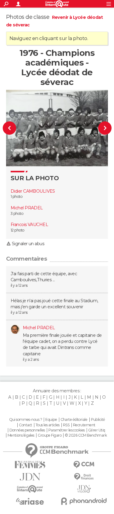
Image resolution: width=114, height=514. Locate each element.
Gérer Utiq (96, 430)
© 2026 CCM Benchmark (86, 435)
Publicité (98, 420)
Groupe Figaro (49, 435)
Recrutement (84, 425)
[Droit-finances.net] (84, 477)
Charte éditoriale (73, 420)
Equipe (51, 420)
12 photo (17, 230)
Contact (25, 425)
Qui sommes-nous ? (25, 420)
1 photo (16, 196)
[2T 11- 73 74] (12, 128)
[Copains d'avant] (30, 489)
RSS (66, 425)
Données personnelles (27, 430)
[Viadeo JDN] (84, 489)
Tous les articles (47, 425)
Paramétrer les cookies (66, 430)
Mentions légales (21, 435)
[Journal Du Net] (30, 477)
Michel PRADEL (27, 208)
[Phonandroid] (84, 501)
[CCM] (84, 464)
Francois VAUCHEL (29, 224)
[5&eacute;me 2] (102, 128)
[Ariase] (30, 501)
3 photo (17, 213)
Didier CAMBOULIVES (33, 191)
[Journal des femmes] (30, 464)
